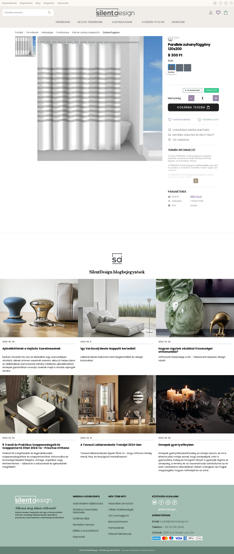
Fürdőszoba (63, 32)
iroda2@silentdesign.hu (174, 521)
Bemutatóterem (118, 521)
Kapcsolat (63, 3)
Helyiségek (47, 32)
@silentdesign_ (168, 509)
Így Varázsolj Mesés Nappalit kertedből (107, 348)
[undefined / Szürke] (171, 68)
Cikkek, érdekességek (121, 509)
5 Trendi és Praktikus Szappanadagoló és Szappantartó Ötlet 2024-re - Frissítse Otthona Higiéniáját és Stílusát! (35, 446)
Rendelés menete (83, 524)
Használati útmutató (120, 503)
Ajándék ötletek (153, 22)
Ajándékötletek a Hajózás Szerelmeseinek (31, 348)
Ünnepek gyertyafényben (176, 445)
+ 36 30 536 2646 (173, 527)
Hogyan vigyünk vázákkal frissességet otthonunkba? (185, 350)
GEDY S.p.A (196, 196)
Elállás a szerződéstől (85, 530)
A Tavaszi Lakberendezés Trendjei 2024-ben (111, 445)
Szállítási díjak (81, 518)
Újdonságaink (122, 22)
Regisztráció (26, 3)
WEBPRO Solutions (148, 550)
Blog (38, 3)
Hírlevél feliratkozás (119, 534)
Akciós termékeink (90, 22)
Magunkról (49, 3)
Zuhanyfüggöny (111, 32)
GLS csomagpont (118, 515)
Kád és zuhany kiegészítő (86, 32)
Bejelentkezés (9, 3)
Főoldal (19, 32)
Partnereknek (116, 528)
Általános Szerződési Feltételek (85, 511)
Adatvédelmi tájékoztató (88, 503)
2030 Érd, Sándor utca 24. (178, 532)
